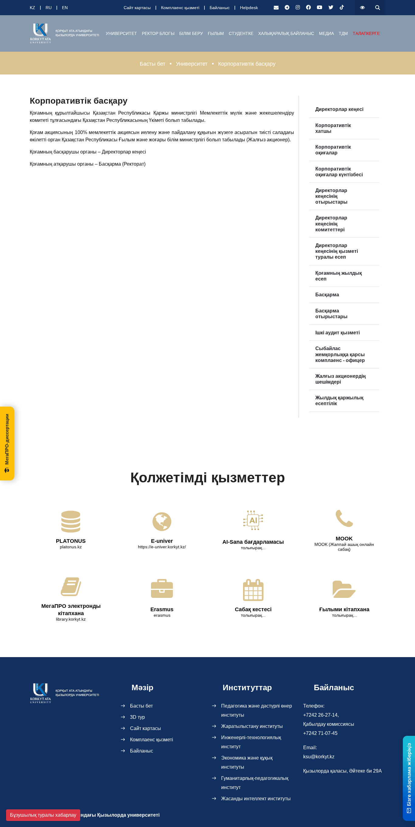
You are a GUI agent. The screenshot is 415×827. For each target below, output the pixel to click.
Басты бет (152, 64)
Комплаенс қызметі (180, 7)
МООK (344, 539)
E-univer (162, 541)
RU (49, 7)
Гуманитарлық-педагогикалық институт (254, 783)
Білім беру (191, 33)
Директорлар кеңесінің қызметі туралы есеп (336, 251)
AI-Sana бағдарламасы (253, 542)
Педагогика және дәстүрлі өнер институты (256, 710)
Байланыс (220, 7)
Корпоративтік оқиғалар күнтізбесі (339, 171)
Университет (121, 33)
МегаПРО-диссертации (6, 439)
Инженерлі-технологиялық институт (251, 742)
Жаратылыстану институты (252, 726)
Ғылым (216, 33)
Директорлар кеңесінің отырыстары (331, 196)
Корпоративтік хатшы (333, 128)
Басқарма (327, 294)
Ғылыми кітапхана (344, 609)
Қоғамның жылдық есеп (338, 275)
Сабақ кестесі (253, 609)
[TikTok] (341, 7)
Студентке (241, 33)
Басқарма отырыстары (331, 313)
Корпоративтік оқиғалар (333, 149)
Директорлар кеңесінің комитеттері (331, 223)
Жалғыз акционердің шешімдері (340, 379)
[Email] (276, 7)
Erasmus (161, 609)
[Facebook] (308, 7)
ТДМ (343, 33)
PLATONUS (71, 541)
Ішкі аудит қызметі (337, 332)
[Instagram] (298, 7)
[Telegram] (287, 7)
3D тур (137, 717)
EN (65, 7)
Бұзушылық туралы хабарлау (43, 815)
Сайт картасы (137, 7)
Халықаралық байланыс (286, 33)
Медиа (326, 33)
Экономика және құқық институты (247, 762)
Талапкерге (366, 33)
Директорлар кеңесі (339, 109)
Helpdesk (249, 7)
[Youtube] (319, 7)
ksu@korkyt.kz (318, 756)
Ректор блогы (158, 33)
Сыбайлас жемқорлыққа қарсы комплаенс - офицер (340, 354)
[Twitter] (330, 7)
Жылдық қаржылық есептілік (339, 400)
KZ (32, 7)
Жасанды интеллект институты (256, 798)
